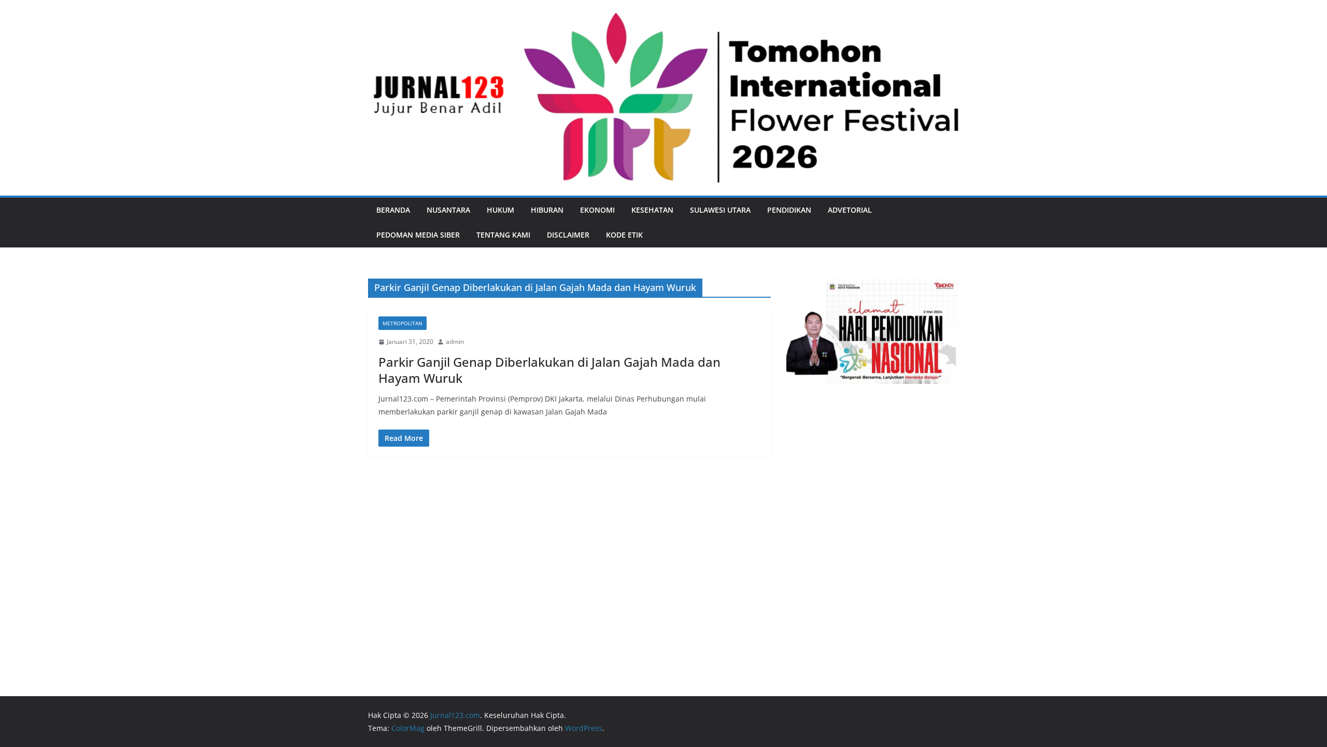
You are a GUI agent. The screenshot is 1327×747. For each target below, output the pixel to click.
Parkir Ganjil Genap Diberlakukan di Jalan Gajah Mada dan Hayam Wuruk (549, 369)
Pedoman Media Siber (418, 235)
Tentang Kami (503, 235)
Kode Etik (624, 235)
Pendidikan (789, 210)
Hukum (500, 210)
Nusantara (448, 210)
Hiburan (547, 210)
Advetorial (850, 210)
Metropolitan (402, 323)
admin (455, 341)
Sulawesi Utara (720, 210)
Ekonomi (597, 210)
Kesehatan (652, 210)
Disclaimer (568, 235)
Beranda (393, 210)
